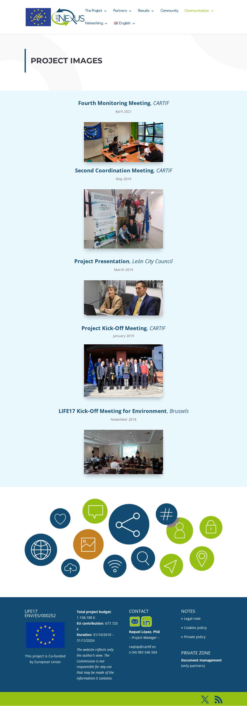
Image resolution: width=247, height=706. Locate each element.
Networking (94, 23)
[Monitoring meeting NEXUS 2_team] (123, 247)
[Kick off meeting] (123, 395)
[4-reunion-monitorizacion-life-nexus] (123, 160)
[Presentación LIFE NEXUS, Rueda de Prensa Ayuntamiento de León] (123, 314)
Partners (120, 11)
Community (169, 11)
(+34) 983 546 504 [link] (143, 652)
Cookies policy (194, 627)
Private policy (193, 636)
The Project (93, 11)
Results (143, 11)
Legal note (191, 618)
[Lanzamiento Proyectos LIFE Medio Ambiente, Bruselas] (123, 473)
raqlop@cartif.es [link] (142, 646)
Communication (197, 11)
